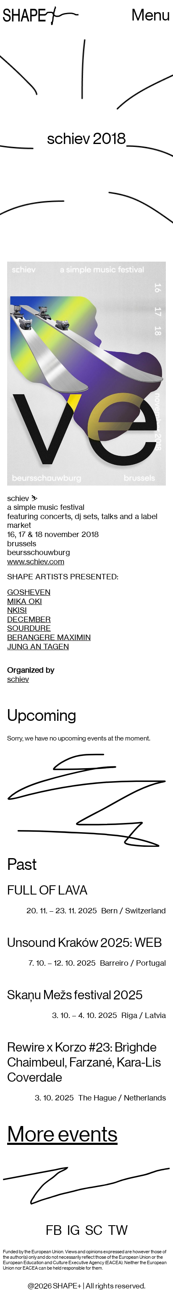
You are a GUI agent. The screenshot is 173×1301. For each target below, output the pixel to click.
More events (62, 1135)
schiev (18, 679)
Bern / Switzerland (133, 910)
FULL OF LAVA (47, 890)
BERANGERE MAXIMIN (49, 637)
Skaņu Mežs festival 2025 (75, 995)
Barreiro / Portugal (133, 963)
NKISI (17, 610)
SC (93, 1230)
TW (118, 1230)
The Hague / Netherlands (122, 1098)
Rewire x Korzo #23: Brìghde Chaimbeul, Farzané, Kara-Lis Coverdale (84, 1062)
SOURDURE (29, 628)
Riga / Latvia (143, 1015)
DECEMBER (29, 619)
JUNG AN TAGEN (38, 646)
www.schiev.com (35, 561)
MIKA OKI (24, 601)
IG (73, 1230)
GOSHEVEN (28, 592)
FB (54, 1230)
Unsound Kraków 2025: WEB (84, 943)
